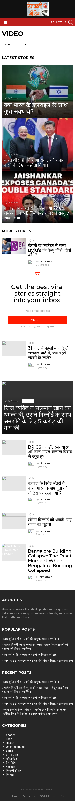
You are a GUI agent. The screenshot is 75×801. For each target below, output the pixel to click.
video (43, 240)
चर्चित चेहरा (11, 758)
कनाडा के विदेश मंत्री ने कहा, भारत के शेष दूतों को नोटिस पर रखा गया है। (47, 488)
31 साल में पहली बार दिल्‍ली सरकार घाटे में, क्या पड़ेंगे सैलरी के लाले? (48, 352)
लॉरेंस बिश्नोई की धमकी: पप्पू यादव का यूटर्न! (50, 522)
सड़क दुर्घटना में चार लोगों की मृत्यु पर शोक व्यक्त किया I (31, 639)
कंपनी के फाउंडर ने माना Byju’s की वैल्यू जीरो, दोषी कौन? (49, 250)
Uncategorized (15, 746)
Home (14, 796)
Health (10, 742)
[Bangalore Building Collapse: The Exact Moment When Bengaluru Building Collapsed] (14, 552)
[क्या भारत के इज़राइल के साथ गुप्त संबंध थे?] (37, 91)
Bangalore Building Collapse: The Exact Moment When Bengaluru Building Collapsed (50, 560)
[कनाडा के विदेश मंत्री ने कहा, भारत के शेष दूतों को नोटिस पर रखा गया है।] (14, 483)
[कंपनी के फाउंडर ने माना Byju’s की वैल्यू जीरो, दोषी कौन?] (14, 246)
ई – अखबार (12, 754)
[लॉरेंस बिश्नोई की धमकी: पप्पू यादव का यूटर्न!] (14, 521)
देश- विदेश (11, 762)
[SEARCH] (70, 22)
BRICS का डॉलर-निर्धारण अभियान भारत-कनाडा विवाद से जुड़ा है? (50, 451)
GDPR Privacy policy (52, 796)
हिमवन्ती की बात (13, 770)
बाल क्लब (10, 766)
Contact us (29, 796)
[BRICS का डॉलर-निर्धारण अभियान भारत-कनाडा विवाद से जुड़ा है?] (14, 447)
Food (9, 738)
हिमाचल (10, 774)
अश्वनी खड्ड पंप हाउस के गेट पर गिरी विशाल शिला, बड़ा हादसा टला (37, 660)
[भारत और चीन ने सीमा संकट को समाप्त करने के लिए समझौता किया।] (37, 144)
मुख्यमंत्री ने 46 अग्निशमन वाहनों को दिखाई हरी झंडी (29, 654)
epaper (10, 735)
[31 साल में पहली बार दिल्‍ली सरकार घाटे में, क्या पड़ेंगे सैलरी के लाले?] (14, 348)
